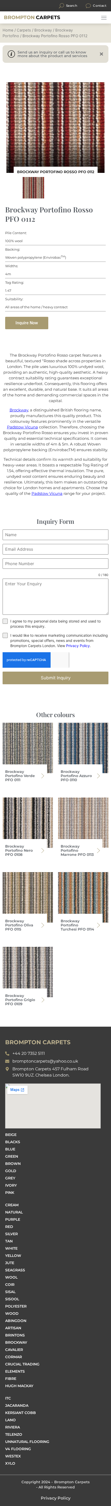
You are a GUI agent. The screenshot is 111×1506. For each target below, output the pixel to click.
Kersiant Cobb (20, 1412)
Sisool (12, 1299)
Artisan (13, 1328)
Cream (12, 1205)
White (11, 1248)
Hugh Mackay (19, 1386)
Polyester (16, 1306)
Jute (9, 1263)
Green (11, 1156)
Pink (9, 1192)
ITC (8, 1398)
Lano (10, 1420)
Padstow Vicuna (22, 427)
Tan (9, 1241)
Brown (13, 1163)
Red (9, 1226)
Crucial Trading (22, 1364)
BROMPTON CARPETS (37, 1042)
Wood (12, 1313)
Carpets (32, 17)
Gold (10, 1171)
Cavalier (14, 1349)
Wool (11, 1277)
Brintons (15, 1335)
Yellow (13, 1255)
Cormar (13, 1357)
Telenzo (13, 1434)
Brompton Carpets (72, 1482)
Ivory (11, 1185)
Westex (13, 1456)
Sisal (10, 1291)
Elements (15, 1371)
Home (8, 30)
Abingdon (15, 1320)
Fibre (10, 1378)
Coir (9, 1284)
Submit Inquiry (55, 677)
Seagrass (15, 1270)
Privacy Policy (78, 645)
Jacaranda (16, 1405)
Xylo (10, 1463)
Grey (10, 1178)
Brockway (43, 30)
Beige (11, 1134)
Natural (14, 1212)
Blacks (12, 1142)
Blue (10, 1149)
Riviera (12, 1427)
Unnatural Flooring (27, 1441)
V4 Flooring (18, 1449)
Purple (12, 1219)
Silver (11, 1234)
